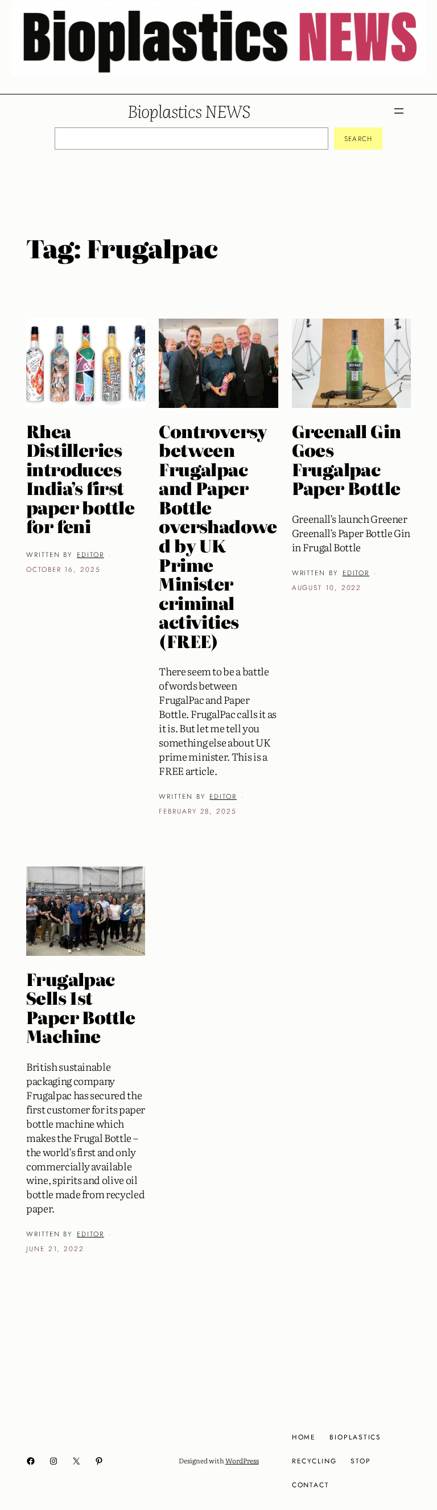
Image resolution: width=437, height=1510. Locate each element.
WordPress (242, 1460)
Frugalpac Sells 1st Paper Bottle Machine (80, 1007)
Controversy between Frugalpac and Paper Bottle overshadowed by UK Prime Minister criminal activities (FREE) (218, 536)
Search (358, 138)
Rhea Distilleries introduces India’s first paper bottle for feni (80, 479)
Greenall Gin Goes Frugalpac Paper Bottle (346, 460)
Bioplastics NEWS (188, 110)
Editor (90, 554)
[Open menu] (399, 111)
